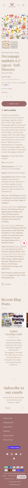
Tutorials (5, 275)
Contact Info (7, 418)
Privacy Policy (8, 435)
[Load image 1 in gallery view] (5, 44)
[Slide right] (18, 379)
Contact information (15, 481)
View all (4, 308)
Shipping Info (8, 422)
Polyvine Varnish (8, 225)
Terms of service (9, 478)
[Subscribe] (22, 408)
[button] (4, 5)
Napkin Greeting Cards (13, 333)
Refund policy (12, 475)
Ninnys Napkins (13, 473)
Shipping (4, 79)
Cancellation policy (15, 484)
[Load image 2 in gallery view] (14, 44)
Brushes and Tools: (9, 207)
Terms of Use (8, 440)
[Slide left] (10, 379)
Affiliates (6, 431)
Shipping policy (20, 478)
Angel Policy (7, 427)
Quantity (4, 92)
